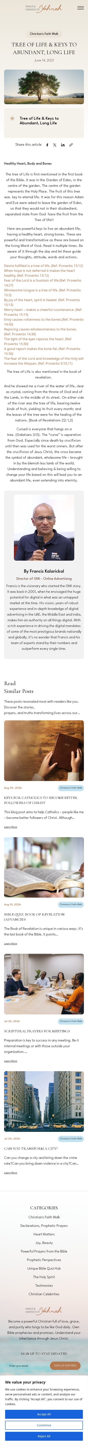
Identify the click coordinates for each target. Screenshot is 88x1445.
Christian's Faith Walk (71, 788)
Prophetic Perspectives (44, 1260)
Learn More (10, 827)
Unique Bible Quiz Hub (44, 1268)
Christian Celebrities (44, 1294)
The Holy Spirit (44, 1277)
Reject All (44, 1436)
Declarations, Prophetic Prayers (44, 1226)
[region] (44, 1410)
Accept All (44, 1414)
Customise (44, 1425)
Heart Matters (44, 1234)
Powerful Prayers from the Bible (44, 1251)
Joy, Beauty (44, 1243)
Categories (44, 1208)
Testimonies (44, 1285)
